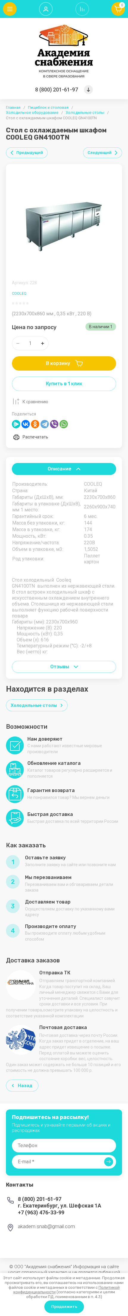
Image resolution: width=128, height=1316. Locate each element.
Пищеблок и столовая (48, 107)
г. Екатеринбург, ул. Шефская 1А (59, 1205)
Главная (13, 107)
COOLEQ (19, 293)
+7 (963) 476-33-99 (41, 1212)
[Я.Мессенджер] (16, 424)
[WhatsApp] (64, 424)
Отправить (108, 1161)
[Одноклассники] (35, 424)
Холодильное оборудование (32, 112)
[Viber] (54, 424)
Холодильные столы (85, 112)
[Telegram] (44, 424)
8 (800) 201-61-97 (56, 89)
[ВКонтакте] (25, 424)
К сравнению (35, 401)
